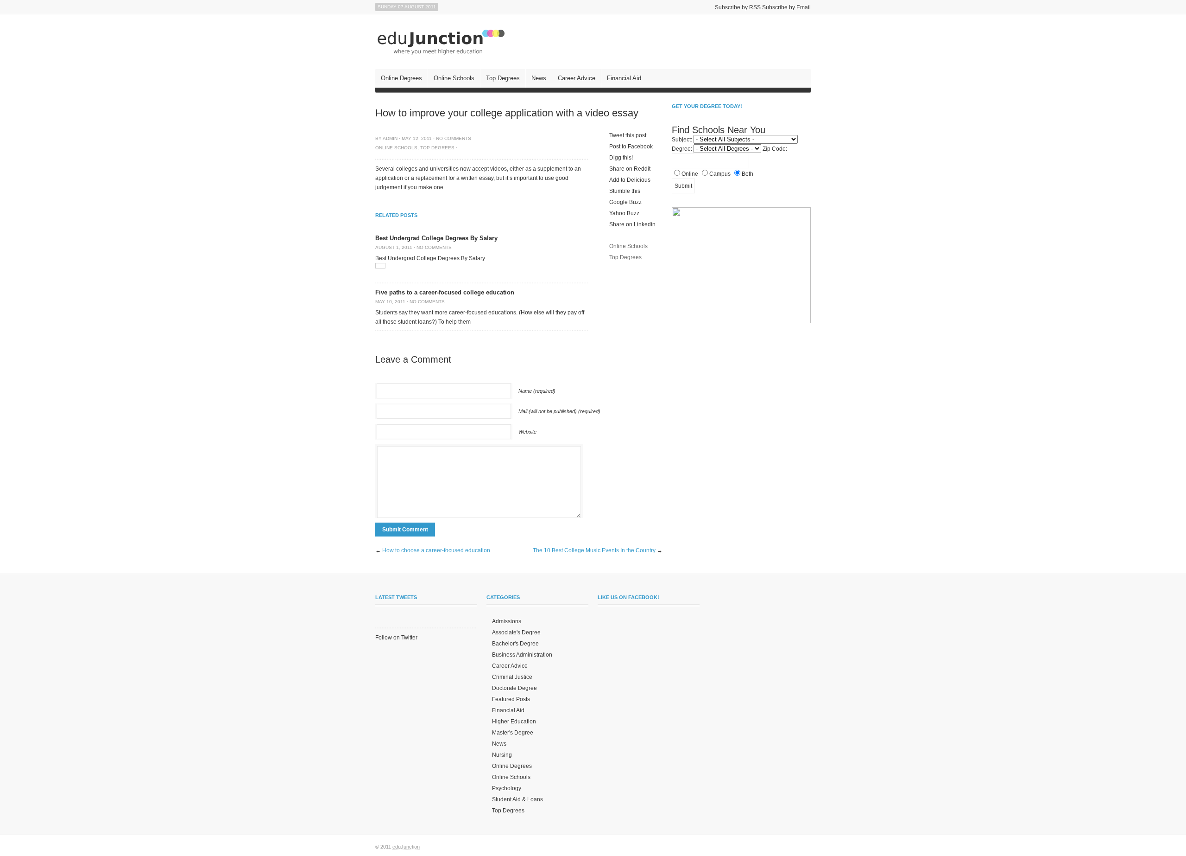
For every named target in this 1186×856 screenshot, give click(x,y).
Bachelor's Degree (515, 643)
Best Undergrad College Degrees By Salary (436, 238)
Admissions (506, 621)
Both (747, 174)
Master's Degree (512, 732)
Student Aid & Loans (517, 799)
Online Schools (454, 78)
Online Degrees (401, 78)
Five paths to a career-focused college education (444, 292)
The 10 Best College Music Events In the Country (594, 550)
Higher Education (514, 721)
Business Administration (522, 655)
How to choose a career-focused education (436, 550)
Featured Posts (511, 699)
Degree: (682, 149)
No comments (453, 138)
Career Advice (576, 78)
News (538, 78)
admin (390, 138)
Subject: (682, 139)
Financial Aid (624, 78)
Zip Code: (775, 149)
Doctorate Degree (514, 688)
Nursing (502, 755)
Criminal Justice (512, 677)
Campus (720, 174)
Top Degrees (503, 78)
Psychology (506, 788)
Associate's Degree (516, 632)
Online (689, 174)
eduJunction (406, 847)
